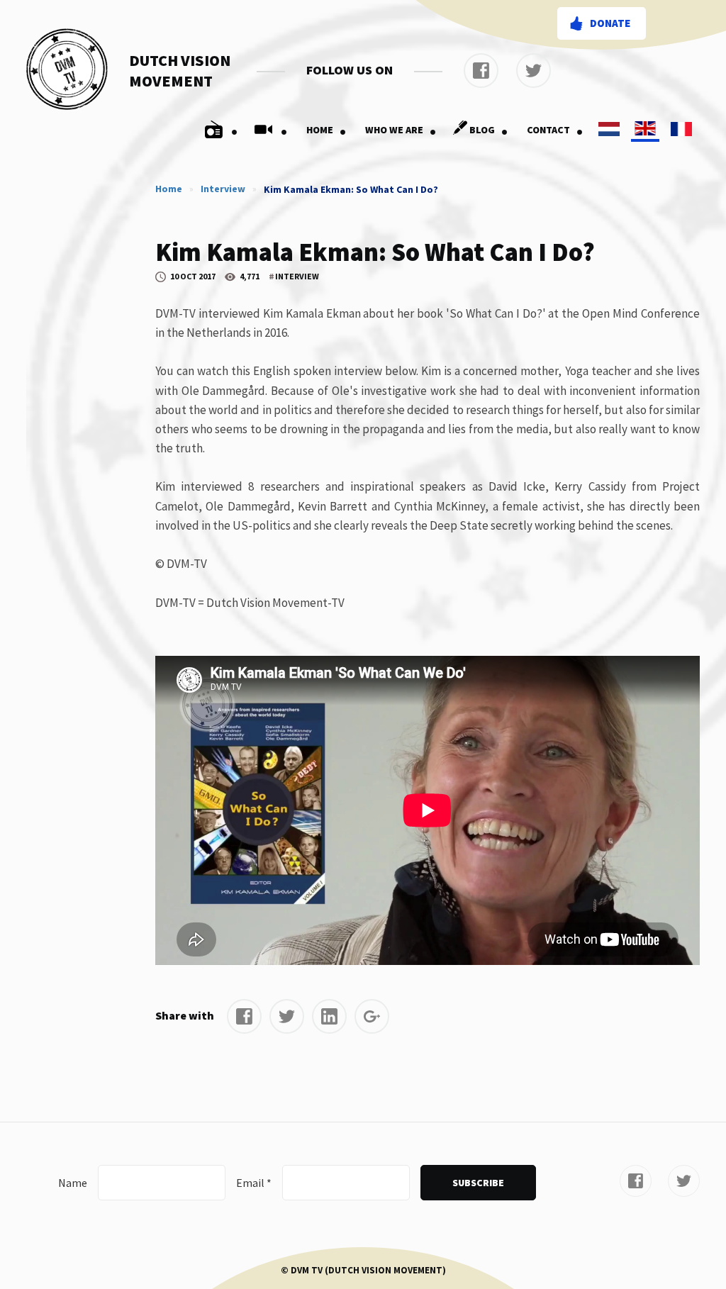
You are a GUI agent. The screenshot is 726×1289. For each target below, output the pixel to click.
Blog (488, 129)
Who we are (401, 129)
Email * (254, 1183)
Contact (555, 129)
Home (326, 129)
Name (72, 1183)
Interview (223, 188)
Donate (610, 23)
